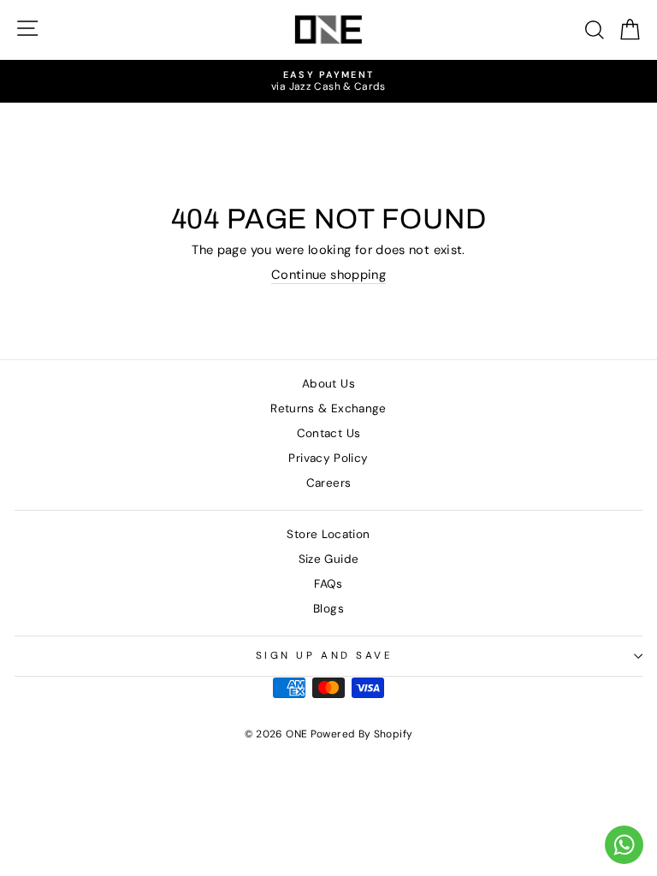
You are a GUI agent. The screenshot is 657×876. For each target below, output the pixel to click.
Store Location (328, 534)
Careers (329, 483)
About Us (328, 383)
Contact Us (329, 433)
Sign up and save (325, 655)
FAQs (328, 584)
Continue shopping (328, 275)
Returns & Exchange (328, 408)
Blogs (328, 608)
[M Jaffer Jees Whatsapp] (624, 845)
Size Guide (329, 559)
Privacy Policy (328, 458)
